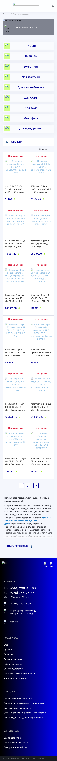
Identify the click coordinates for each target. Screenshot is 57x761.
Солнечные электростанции (18, 698)
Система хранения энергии (17, 708)
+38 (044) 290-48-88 (20, 588)
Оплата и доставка (13, 668)
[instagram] (46, 564)
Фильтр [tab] (16, 141)
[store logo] (26, 6)
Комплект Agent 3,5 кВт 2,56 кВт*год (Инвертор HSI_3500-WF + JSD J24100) (41, 246)
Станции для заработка (15, 747)
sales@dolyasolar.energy (21, 613)
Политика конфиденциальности (19, 673)
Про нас (8, 649)
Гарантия (8, 654)
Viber (6, 597)
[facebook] (52, 564)
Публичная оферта (13, 664)
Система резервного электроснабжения (24, 703)
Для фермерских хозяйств (17, 742)
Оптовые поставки (13, 659)
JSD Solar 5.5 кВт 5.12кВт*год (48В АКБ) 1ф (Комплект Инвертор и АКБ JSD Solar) (15, 192)
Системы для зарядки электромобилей (23, 717)
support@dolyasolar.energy (23, 610)
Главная (6, 14)
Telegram (26, 597)
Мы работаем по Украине (16, 678)
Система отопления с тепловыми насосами (25, 712)
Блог (6, 645)
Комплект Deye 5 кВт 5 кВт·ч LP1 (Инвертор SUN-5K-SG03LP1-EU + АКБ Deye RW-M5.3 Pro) (15, 355)
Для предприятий (12, 738)
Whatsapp (15, 597)
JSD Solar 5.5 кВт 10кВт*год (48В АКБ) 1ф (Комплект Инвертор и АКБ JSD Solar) (41, 192)
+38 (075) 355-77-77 (19, 593)
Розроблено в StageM (35, 758)
